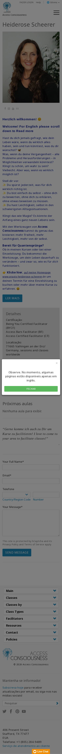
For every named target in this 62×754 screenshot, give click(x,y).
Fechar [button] (31, 388)
